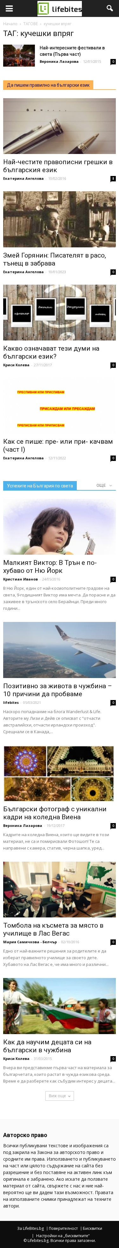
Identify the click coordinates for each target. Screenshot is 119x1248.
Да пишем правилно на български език (48, 85)
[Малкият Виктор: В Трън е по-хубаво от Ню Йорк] (59, 527)
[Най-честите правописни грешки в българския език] (59, 126)
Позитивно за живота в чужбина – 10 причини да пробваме (57, 690)
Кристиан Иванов (20, 579)
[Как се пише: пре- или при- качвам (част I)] (59, 406)
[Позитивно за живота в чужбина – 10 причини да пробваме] (59, 650)
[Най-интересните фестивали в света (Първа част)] (19, 56)
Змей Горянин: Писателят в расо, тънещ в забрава (54, 259)
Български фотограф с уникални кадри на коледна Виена (55, 813)
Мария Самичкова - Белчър (30, 941)
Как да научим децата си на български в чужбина (47, 1046)
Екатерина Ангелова (23, 178)
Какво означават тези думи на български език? (51, 352)
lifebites (11, 702)
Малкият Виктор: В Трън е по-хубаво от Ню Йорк (50, 566)
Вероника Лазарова (59, 61)
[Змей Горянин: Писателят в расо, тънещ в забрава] (59, 219)
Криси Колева (16, 364)
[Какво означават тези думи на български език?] (59, 312)
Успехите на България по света (40, 485)
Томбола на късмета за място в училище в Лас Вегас (53, 929)
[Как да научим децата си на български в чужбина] (59, 1006)
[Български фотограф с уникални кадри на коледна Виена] (59, 773)
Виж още (57, 1095)
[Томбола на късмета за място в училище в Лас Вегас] (59, 889)
